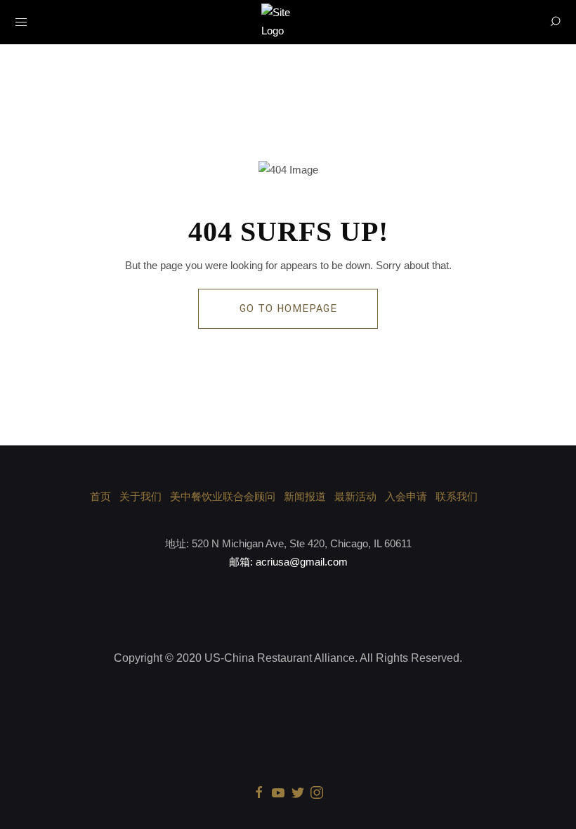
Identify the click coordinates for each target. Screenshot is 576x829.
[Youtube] (278, 792)
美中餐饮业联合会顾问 (222, 496)
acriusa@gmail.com (302, 562)
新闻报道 (305, 496)
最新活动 (355, 496)
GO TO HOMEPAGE (288, 308)
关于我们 (140, 496)
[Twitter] (298, 792)
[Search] (555, 22)
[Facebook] (259, 792)
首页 (100, 496)
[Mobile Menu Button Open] (21, 22)
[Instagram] (317, 792)
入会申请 (406, 496)
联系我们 (457, 496)
